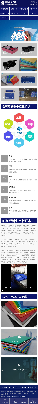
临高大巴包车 (16, 396)
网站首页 (5, 387)
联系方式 (5, 17)
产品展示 (24, 387)
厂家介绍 (14, 387)
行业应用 (24, 13)
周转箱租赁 (14, 13)
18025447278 (33, 4)
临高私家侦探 (10, 396)
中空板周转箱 (23, 9)
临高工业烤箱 (23, 396)
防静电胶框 (4, 9)
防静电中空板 (4, 13)
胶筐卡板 (14, 9)
